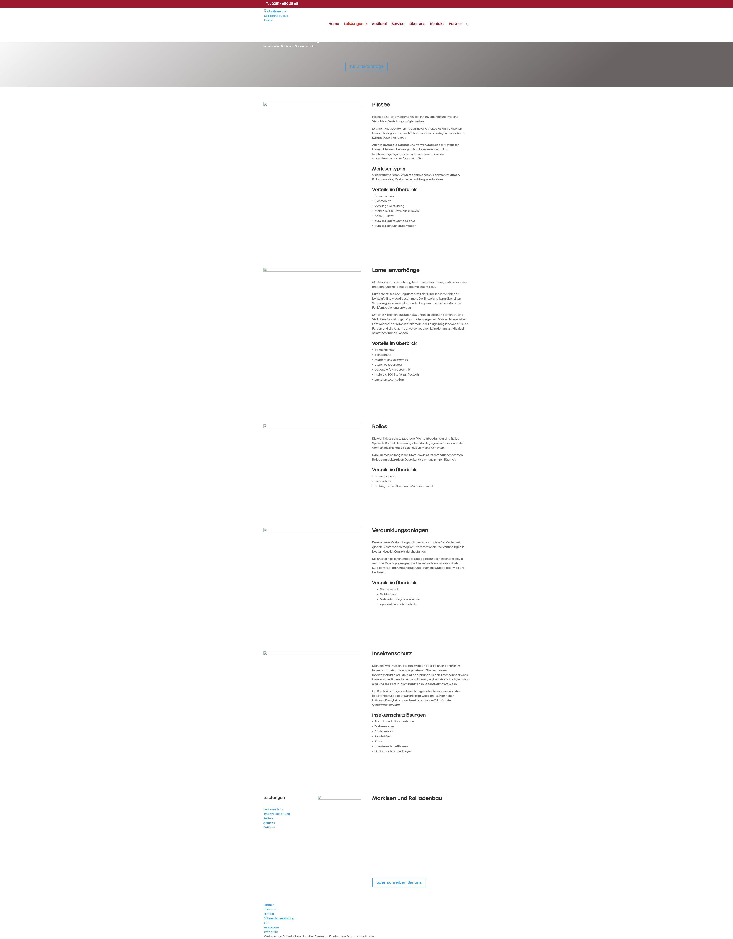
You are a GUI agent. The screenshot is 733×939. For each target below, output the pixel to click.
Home (334, 24)
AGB (266, 923)
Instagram (270, 932)
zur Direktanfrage (366, 66)
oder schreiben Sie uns (399, 882)
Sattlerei (379, 24)
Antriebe (269, 823)
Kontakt (437, 24)
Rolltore (268, 818)
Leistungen (353, 24)
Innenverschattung (276, 814)
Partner (455, 24)
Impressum (271, 927)
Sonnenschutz (273, 809)
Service (398, 24)
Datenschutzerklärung (278, 918)
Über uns (417, 24)
